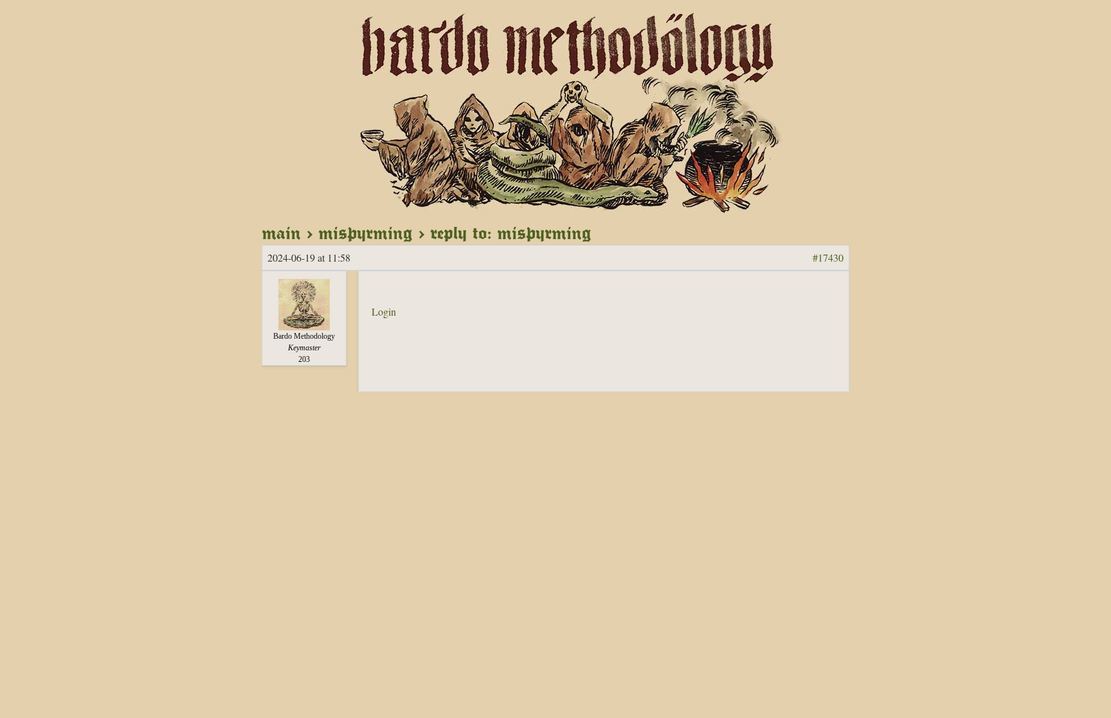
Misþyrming (365, 232)
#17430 (828, 257)
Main (281, 232)
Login (384, 311)
